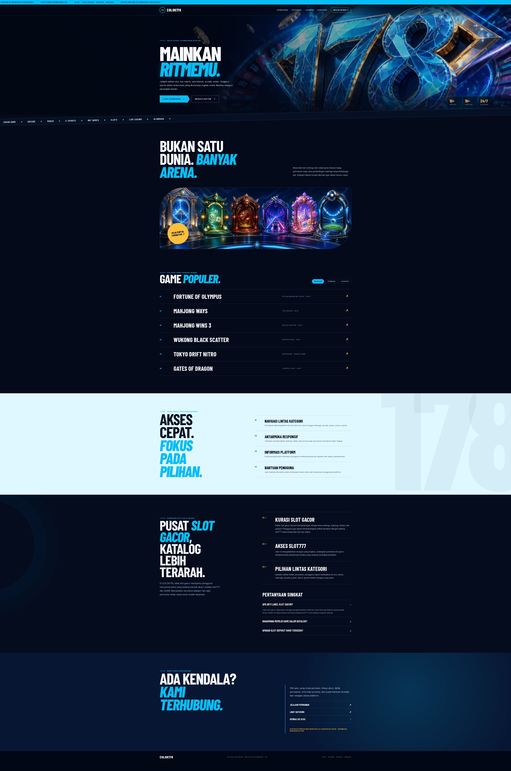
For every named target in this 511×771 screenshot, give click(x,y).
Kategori (297, 10)
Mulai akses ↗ (341, 10)
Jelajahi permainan (320, 704)
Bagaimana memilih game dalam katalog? (284, 621)
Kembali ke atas (320, 719)
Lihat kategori (320, 712)
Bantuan (322, 10)
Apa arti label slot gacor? (277, 604)
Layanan (309, 10)
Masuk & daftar (205, 99)
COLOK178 (171, 10)
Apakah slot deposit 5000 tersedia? (282, 630)
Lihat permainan (174, 99)
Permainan (282, 10)
